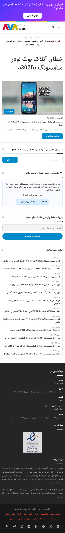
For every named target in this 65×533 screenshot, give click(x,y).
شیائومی (35, 518)
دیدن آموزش (32, 15)
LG (41, 518)
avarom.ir (47, 489)
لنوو (30, 514)
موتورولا (27, 518)
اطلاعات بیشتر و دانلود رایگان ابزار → (32, 201)
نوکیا (19, 514)
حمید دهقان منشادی (54, 405)
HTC (47, 518)
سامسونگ (44, 514)
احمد (60, 397)
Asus (53, 518)
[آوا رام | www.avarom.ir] (14, 27)
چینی (25, 514)
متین (61, 388)
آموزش (12, 518)
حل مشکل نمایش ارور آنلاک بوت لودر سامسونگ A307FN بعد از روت (34, 123)
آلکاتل (7, 514)
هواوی (36, 514)
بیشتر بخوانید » (52, 136)
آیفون (20, 518)
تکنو (13, 514)
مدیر (61, 380)
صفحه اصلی (55, 514)
